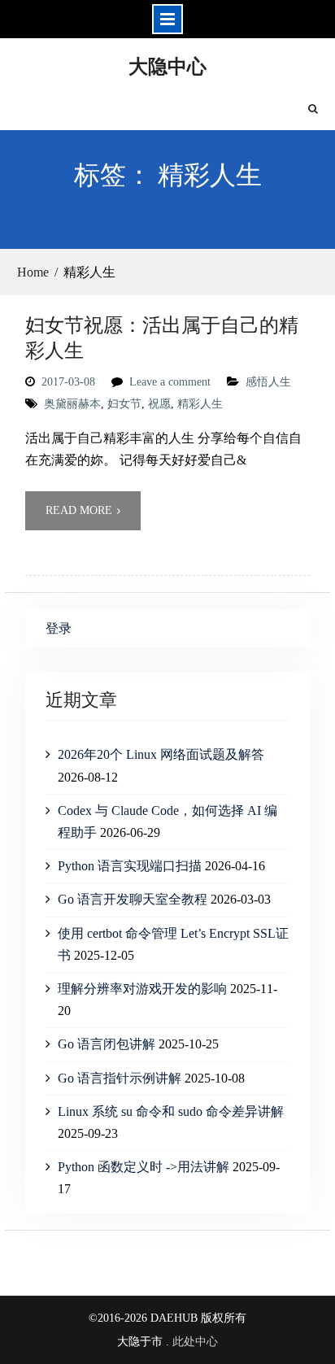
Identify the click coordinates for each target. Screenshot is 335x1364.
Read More (79, 510)
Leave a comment (170, 382)
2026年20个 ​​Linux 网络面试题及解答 (161, 754)
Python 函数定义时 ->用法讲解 (143, 1167)
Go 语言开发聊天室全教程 (132, 899)
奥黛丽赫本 (72, 404)
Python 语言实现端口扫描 (130, 866)
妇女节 (124, 404)
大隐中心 (167, 65)
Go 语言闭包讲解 (106, 1044)
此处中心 (195, 1342)
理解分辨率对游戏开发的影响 (142, 989)
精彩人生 (200, 404)
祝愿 (159, 404)
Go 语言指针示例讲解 (119, 1078)
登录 (59, 628)
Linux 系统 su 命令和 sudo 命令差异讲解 (171, 1111)
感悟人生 (268, 382)
